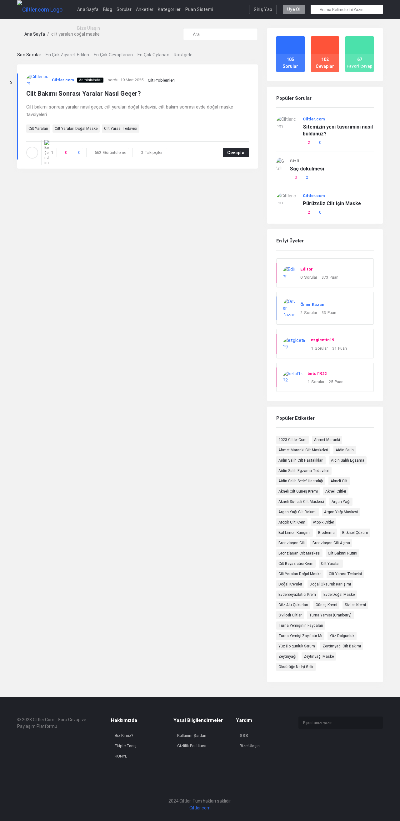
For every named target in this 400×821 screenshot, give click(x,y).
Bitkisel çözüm (355, 532)
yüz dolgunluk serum (296, 646)
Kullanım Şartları (191, 735)
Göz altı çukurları (293, 605)
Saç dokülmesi (307, 169)
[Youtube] (364, 745)
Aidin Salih (345, 450)
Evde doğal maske (339, 594)
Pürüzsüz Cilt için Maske (332, 203)
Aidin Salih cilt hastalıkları (300, 460)
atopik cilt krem (291, 522)
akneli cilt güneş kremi (298, 491)
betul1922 (317, 373)
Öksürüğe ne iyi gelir (295, 667)
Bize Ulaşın (88, 28)
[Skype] (311, 754)
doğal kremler (290, 584)
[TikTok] (332, 745)
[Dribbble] (354, 745)
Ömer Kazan (312, 304)
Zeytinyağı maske (319, 656)
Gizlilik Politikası (191, 745)
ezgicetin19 (322, 339)
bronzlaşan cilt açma (331, 543)
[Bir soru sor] (387, 805)
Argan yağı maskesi (341, 512)
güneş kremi (326, 605)
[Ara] (316, 9)
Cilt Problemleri (161, 80)
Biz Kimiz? (124, 735)
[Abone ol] (376, 723)
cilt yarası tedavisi (120, 128)
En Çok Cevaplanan (113, 54)
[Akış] (343, 754)
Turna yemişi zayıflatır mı (300, 636)
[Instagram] (311, 745)
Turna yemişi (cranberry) (330, 615)
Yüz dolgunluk (342, 636)
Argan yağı (341, 501)
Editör (306, 269)
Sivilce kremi (355, 605)
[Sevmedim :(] (10, 90)
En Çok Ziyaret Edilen (67, 54)
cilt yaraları (38, 128)
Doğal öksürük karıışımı (330, 584)
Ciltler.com (63, 80)
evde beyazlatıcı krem (297, 594)
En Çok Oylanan (153, 54)
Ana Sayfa (88, 9)
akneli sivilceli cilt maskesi (301, 501)
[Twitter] (322, 745)
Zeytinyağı (287, 656)
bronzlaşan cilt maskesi (299, 553)
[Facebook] (300, 745)
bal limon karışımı (294, 532)
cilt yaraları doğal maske (76, 128)
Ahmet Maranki (327, 440)
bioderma (326, 532)
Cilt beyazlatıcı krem (295, 563)
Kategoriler (169, 9)
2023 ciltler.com (292, 440)
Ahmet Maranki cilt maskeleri (303, 450)
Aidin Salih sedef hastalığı (300, 481)
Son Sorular (29, 54)
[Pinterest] (332, 754)
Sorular (124, 9)
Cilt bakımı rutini (342, 553)
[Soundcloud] (322, 754)
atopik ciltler (323, 522)
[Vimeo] (300, 754)
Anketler (144, 9)
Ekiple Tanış (126, 745)
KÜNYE (121, 756)
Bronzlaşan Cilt (291, 543)
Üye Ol (293, 9)
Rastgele (183, 54)
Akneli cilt (339, 481)
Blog (107, 9)
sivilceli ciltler (290, 615)
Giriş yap (263, 9)
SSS (244, 735)
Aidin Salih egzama (347, 460)
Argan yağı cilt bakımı (297, 512)
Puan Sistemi (199, 9)
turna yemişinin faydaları (300, 625)
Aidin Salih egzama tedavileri (303, 471)
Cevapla (235, 152)
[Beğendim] (10, 75)
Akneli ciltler (335, 491)
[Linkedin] (343, 745)
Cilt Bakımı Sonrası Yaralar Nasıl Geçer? (83, 93)
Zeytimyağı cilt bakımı (341, 646)
